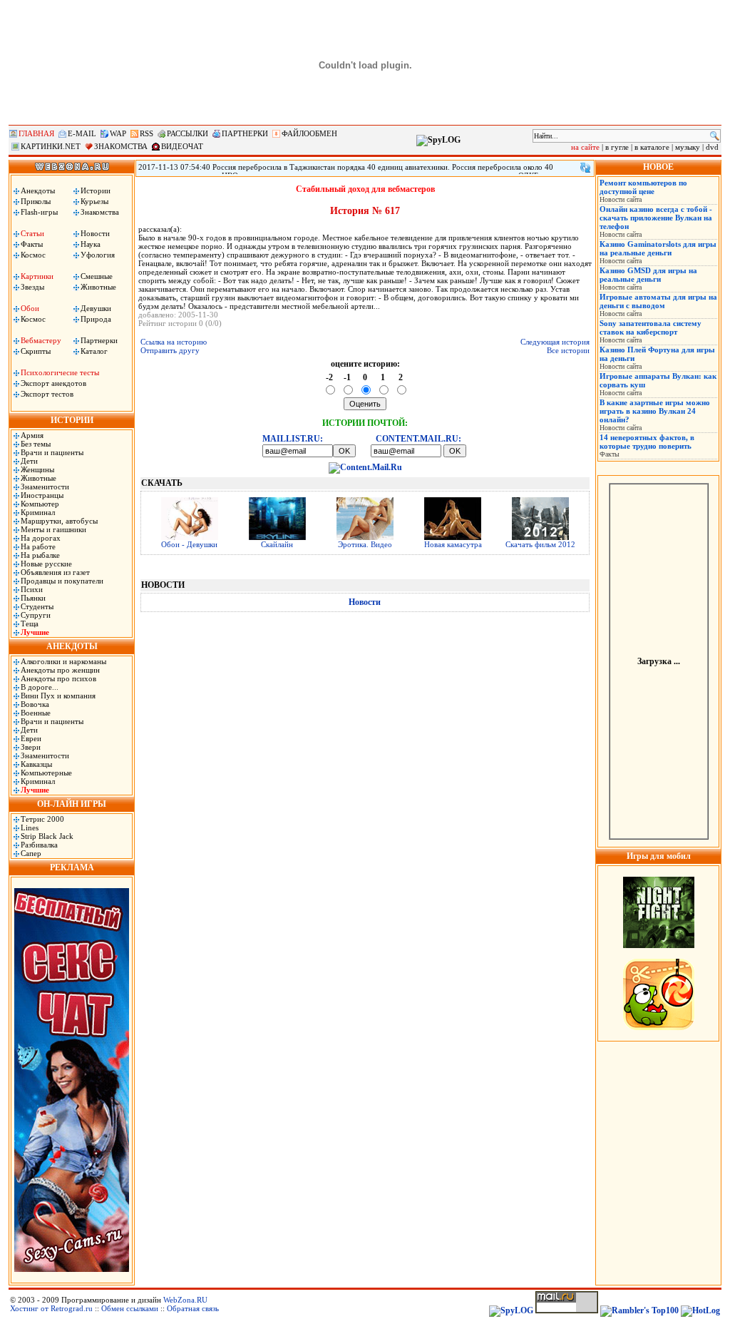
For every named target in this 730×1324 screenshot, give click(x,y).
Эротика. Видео (365, 544)
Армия (32, 435)
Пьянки (33, 598)
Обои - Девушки (189, 544)
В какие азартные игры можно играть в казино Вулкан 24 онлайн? (655, 411)
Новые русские (46, 563)
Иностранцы (42, 495)
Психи (32, 589)
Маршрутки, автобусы (59, 520)
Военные (36, 712)
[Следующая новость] (585, 168)
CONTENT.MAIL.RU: (418, 439)
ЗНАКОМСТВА (121, 146)
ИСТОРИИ (72, 420)
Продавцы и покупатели (62, 580)
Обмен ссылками (129, 1308)
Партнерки (99, 340)
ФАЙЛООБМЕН (309, 133)
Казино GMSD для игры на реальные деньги (648, 274)
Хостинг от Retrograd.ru (51, 1308)
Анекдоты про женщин (60, 670)
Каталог (94, 351)
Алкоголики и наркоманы (63, 661)
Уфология (98, 254)
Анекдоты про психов (58, 678)
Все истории (568, 350)
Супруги (36, 615)
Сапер (31, 853)
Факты (32, 244)
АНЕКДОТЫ (72, 646)
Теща (29, 623)
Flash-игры (39, 212)
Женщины (37, 469)
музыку (687, 147)
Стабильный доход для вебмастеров (365, 189)
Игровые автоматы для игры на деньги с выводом (658, 301)
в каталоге (651, 147)
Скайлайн (277, 544)
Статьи (32, 233)
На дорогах (41, 538)
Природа (96, 319)
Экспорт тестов (47, 393)
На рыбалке (40, 555)
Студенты (37, 606)
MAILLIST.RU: (292, 439)
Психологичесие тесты (60, 372)
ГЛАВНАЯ (36, 133)
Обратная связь (193, 1308)
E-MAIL (82, 133)
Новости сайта (621, 199)
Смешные (97, 276)
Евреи (31, 738)
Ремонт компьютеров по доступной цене (643, 186)
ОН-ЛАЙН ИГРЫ (71, 804)
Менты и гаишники (53, 529)
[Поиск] (714, 136)
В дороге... (39, 687)
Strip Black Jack (47, 836)
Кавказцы (36, 764)
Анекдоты (38, 190)
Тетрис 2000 (42, 819)
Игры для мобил (659, 856)
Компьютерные (46, 772)
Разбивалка (39, 844)
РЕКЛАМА (72, 867)
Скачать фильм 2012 (540, 544)
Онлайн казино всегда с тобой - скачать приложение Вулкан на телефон (656, 217)
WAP (118, 133)
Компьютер (40, 503)
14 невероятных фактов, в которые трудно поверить (647, 441)
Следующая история (555, 341)
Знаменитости (45, 486)
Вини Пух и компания (58, 695)
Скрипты (36, 351)
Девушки (96, 308)
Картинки (37, 276)
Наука (91, 244)
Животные (98, 286)
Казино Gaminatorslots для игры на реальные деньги (658, 248)
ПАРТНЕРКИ (245, 133)
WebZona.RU (185, 1299)
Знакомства (100, 212)
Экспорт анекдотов (53, 383)
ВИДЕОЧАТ (182, 146)
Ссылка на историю (173, 341)
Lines (29, 827)
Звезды (32, 286)
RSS (146, 133)
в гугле (617, 147)
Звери (31, 747)
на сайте (585, 147)
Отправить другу (170, 350)
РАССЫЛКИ (187, 133)
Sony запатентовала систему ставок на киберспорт (650, 327)
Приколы (36, 201)
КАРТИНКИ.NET (51, 146)
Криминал (38, 512)
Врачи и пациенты (52, 452)
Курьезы (94, 201)
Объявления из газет (55, 572)
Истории (95, 190)
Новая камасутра (453, 544)
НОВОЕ (658, 167)
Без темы (36, 443)
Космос (33, 254)
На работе (38, 546)
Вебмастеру (41, 340)
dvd (712, 147)
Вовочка (35, 704)
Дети (29, 461)
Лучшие (35, 632)
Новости (95, 233)
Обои (30, 308)
